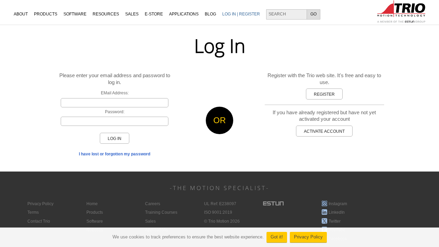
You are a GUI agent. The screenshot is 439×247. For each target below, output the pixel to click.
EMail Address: (115, 93)
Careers (152, 203)
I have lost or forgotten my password (114, 154)
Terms (33, 212)
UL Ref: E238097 (220, 203)
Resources (106, 14)
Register (324, 94)
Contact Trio (38, 221)
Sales (150, 221)
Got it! (277, 237)
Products (45, 14)
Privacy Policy (308, 237)
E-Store (154, 14)
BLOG (210, 14)
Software (74, 14)
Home (92, 203)
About (21, 14)
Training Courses (161, 212)
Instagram (338, 203)
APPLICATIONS (184, 14)
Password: (114, 111)
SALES (132, 14)
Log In (114, 138)
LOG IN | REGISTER (241, 14)
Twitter (335, 221)
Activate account (324, 131)
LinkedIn (337, 212)
